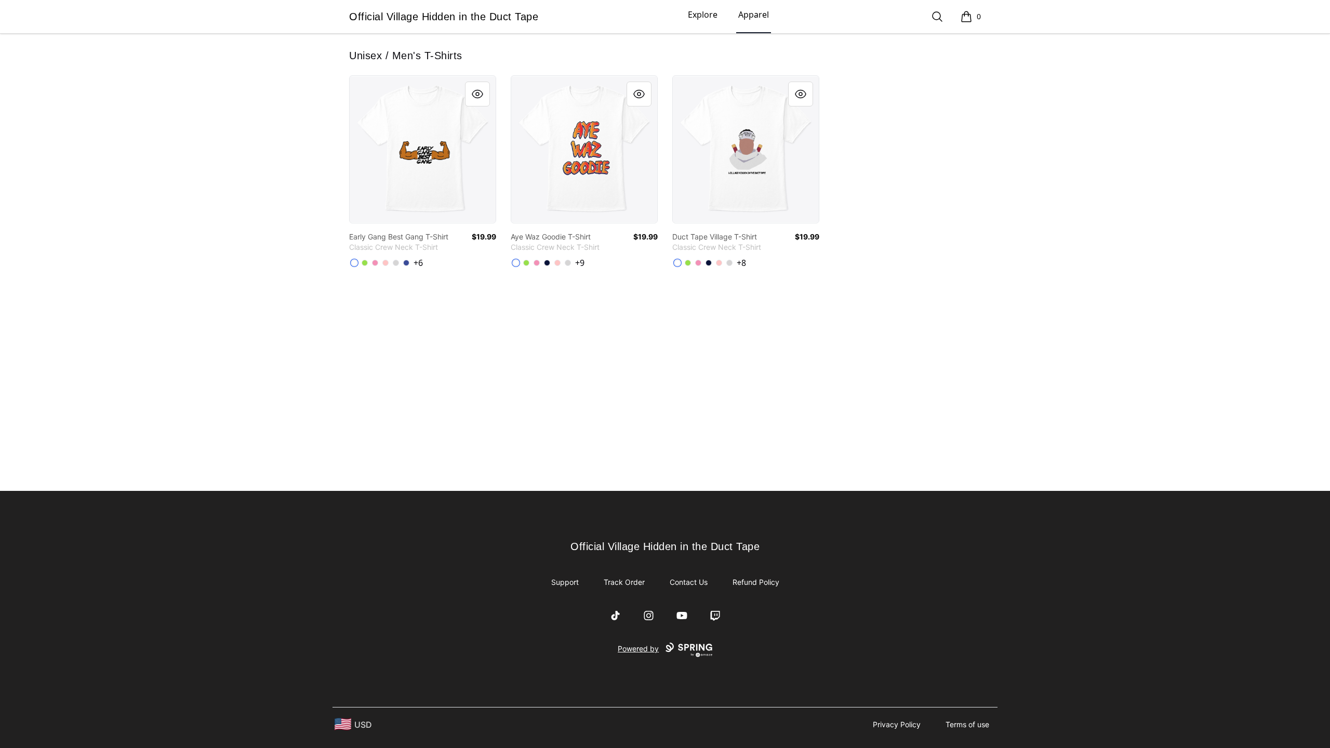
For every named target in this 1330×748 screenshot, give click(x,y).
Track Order (624, 582)
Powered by (638, 648)
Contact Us (689, 582)
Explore (702, 14)
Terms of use (967, 724)
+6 (418, 263)
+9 (579, 263)
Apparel (753, 14)
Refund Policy (756, 582)
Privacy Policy (897, 724)
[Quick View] (477, 94)
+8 (741, 263)
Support (565, 582)
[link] (423, 149)
